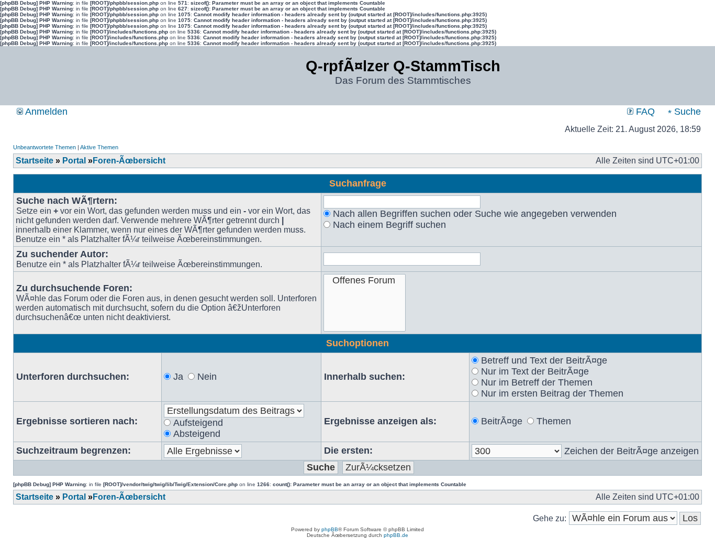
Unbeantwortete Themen (44, 147)
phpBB (329, 529)
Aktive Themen (99, 147)
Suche (686, 111)
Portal (74, 160)
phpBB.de (396, 535)
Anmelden (45, 111)
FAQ (644, 111)
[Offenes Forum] (365, 280)
